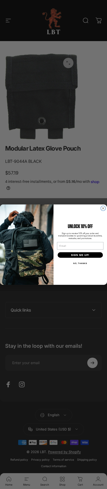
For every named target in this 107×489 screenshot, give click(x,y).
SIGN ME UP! (80, 254)
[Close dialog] (103, 208)
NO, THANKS (80, 263)
